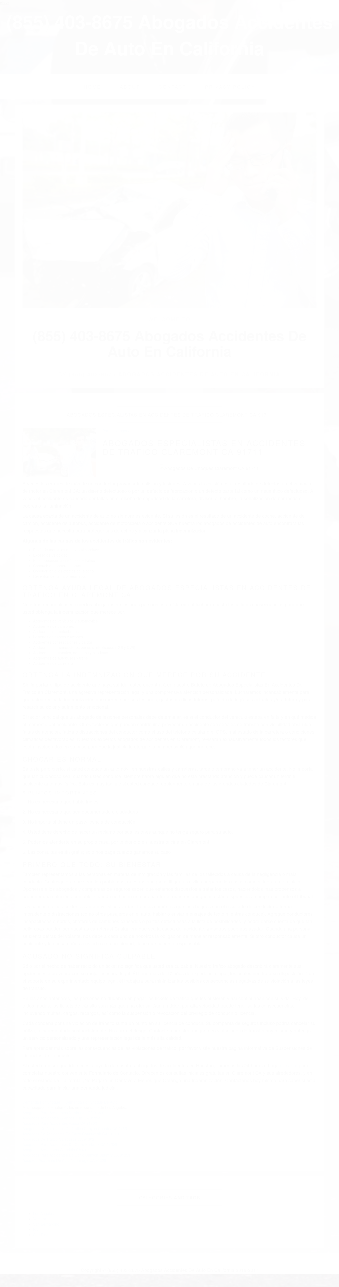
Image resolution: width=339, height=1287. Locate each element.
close (4, 2)
